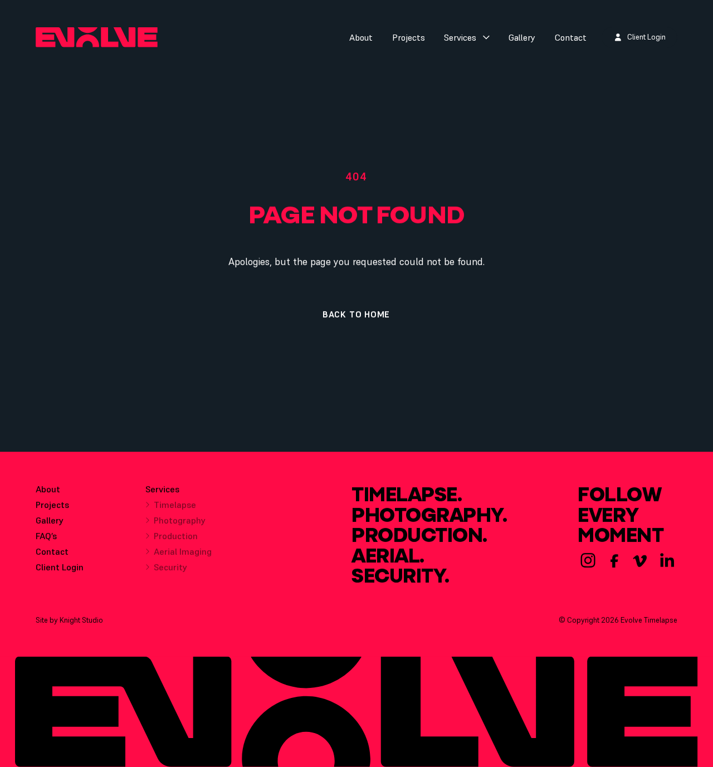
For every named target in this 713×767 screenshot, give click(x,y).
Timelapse (175, 504)
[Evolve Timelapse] (97, 37)
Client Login (60, 567)
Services (460, 37)
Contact (571, 37)
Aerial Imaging (183, 551)
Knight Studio (81, 620)
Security (170, 567)
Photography (180, 520)
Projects (408, 37)
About (361, 37)
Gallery (522, 37)
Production (176, 535)
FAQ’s (46, 535)
